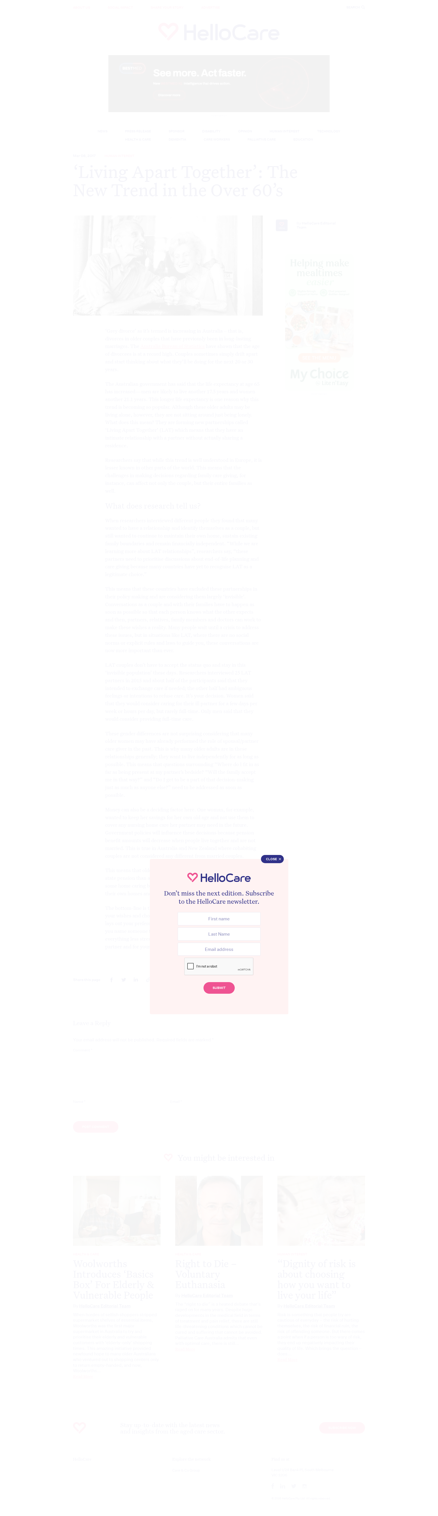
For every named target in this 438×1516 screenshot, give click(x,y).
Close (271, 859)
